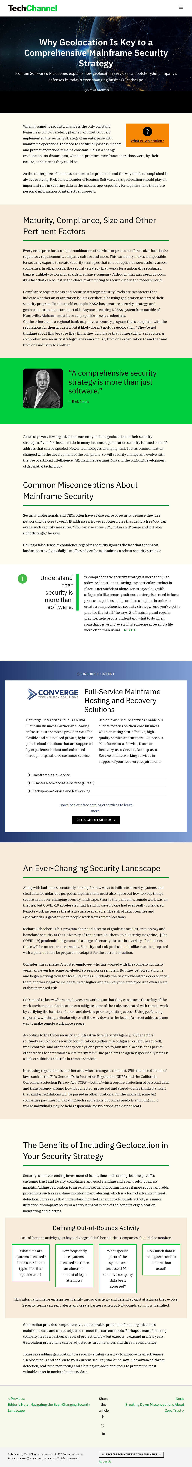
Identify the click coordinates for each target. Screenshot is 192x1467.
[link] (32, 8)
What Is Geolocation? (147, 141)
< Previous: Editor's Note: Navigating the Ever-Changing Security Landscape (49, 1405)
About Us (105, 1461)
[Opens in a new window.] (52, 700)
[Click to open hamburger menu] (181, 7)
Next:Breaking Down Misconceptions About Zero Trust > (154, 1405)
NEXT (128, 630)
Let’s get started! (91, 820)
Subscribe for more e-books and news (128, 1455)
